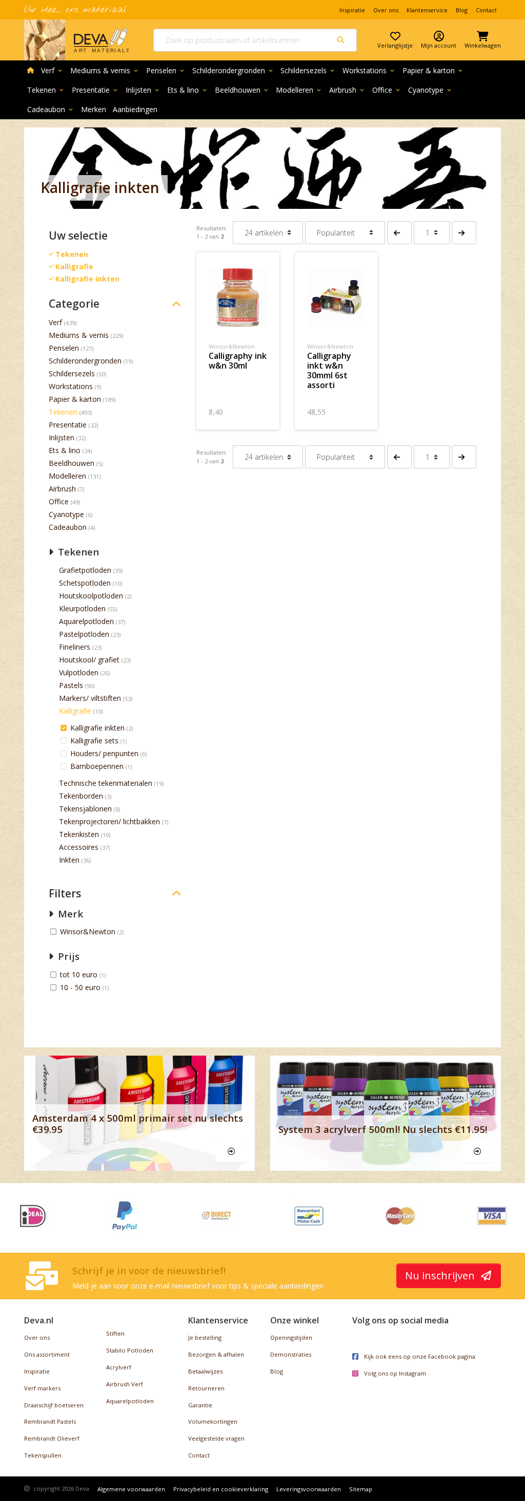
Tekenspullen (43, 1455)
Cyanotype (430, 90)
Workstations (369, 70)
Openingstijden (291, 1337)
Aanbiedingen (135, 109)
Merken (93, 109)
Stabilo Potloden (129, 1350)
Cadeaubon (50, 109)
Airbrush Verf (124, 1384)
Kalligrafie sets (95, 740)
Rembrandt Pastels (50, 1421)
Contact (486, 10)
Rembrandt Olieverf (51, 1438)
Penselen (166, 70)
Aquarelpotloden (86, 621)
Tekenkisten (79, 834)
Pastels (71, 685)
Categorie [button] (74, 303)
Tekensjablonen (85, 808)
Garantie (200, 1405)
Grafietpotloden (85, 570)
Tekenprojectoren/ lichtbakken (109, 821)
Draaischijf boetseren (54, 1405)
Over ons (385, 10)
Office (386, 90)
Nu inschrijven (441, 1275)
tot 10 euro (79, 974)
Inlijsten (143, 90)
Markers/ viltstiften (90, 698)
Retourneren (206, 1388)
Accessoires (78, 847)
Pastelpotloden (84, 634)
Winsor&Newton (88, 931)
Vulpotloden (78, 672)
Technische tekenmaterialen (105, 783)
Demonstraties (290, 1354)
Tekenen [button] (77, 551)
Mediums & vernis (104, 70)
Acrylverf (118, 1367)
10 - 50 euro (81, 987)
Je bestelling (204, 1337)
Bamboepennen (98, 766)
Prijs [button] (67, 956)
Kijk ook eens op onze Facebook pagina (418, 1356)
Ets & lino (187, 90)
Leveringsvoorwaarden (308, 1489)
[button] (399, 232)
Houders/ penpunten (105, 753)
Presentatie (95, 90)
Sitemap (360, 1489)
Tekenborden (81, 796)
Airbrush (347, 90)
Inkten (69, 860)
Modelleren (299, 90)
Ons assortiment (47, 1354)
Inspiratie (352, 10)
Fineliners (74, 647)
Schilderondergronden (233, 70)
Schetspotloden (85, 583)
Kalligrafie (75, 711)
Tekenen (46, 90)
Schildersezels (308, 70)
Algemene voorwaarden (131, 1489)
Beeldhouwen (242, 90)
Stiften (115, 1333)
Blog (462, 10)
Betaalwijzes (205, 1371)
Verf (52, 70)
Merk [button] (69, 913)
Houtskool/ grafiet (89, 659)
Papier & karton (433, 70)
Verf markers (42, 1388)
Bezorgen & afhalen (216, 1354)
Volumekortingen (212, 1421)
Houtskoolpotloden (91, 596)
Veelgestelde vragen (216, 1438)
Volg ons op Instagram (394, 1373)
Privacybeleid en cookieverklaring (220, 1489)
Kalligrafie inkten (98, 728)
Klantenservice (427, 10)
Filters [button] (65, 893)
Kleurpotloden (82, 608)
